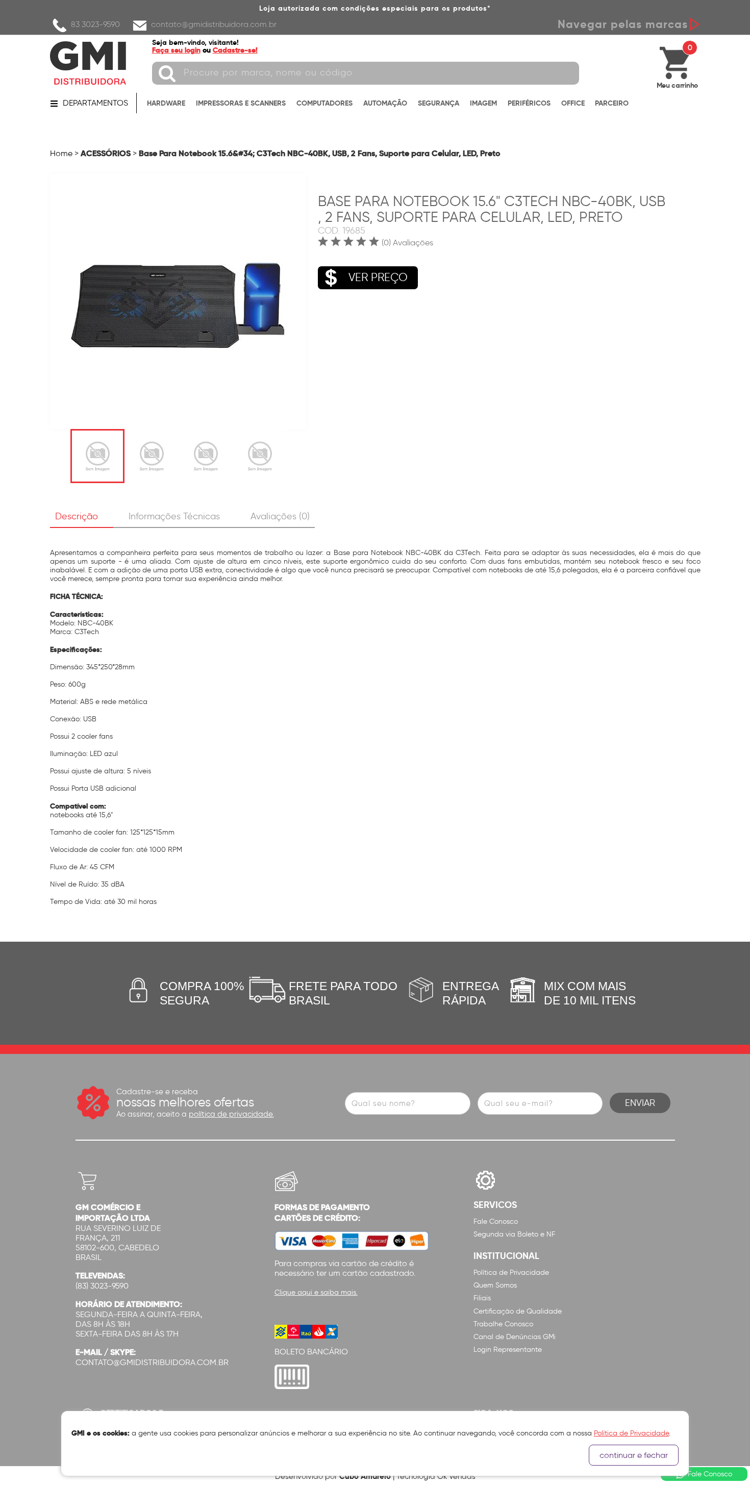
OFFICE (573, 103)
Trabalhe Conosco (503, 1324)
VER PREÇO (378, 277)
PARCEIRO (612, 103)
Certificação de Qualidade (517, 1311)
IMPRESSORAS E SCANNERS (241, 103)
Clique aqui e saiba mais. (316, 1292)
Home (61, 153)
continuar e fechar (633, 1455)
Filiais (482, 1298)
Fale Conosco (495, 1221)
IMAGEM (483, 103)
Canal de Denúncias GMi (514, 1336)
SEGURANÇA (438, 103)
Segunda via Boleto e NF (514, 1234)
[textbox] (365, 73)
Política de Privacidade (511, 1272)
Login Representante (507, 1349)
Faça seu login (176, 50)
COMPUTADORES (324, 103)
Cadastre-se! (235, 50)
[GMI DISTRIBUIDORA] (88, 63)
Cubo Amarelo (365, 1476)
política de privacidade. (231, 1114)
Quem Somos (495, 1285)
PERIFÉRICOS (529, 103)
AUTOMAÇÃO (385, 103)
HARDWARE (166, 103)
